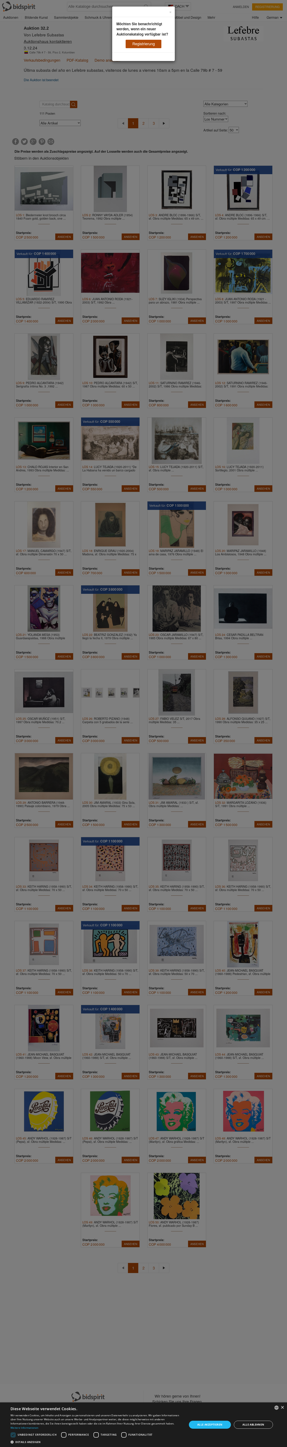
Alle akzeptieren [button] (209, 1424)
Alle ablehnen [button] (253, 1424)
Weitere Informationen (24, 1428)
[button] (96, 1442)
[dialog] (143, 1424)
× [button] (282, 1407)
